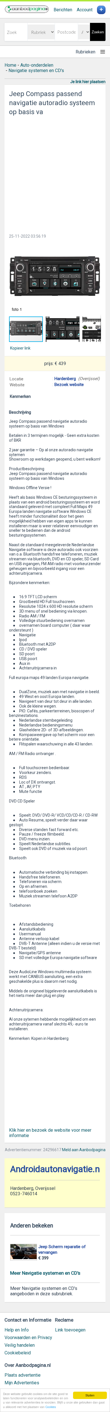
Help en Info (17, 1330)
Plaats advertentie (23, 1375)
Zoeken (98, 32)
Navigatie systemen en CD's (36, 70)
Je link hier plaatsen (87, 81)
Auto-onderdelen (36, 65)
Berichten (63, 9)
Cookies (50, 1407)
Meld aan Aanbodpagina (83, 1150)
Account (85, 9)
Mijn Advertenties (22, 1382)
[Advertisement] (55, 173)
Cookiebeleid (18, 1352)
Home (10, 65)
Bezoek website (69, 384)
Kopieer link (20, 348)
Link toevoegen (70, 1330)
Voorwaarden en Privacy (28, 1337)
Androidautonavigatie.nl (56, 1169)
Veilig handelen (20, 1345)
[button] (55, 279)
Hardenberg (65, 378)
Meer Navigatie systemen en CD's (45, 1273)
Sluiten (89, 1395)
